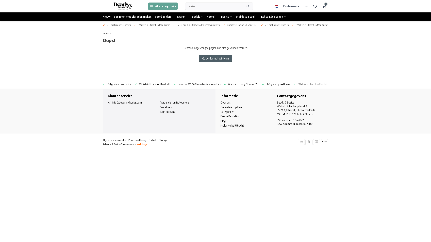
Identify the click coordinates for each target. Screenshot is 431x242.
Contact (152, 140)
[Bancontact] (316, 142)
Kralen (181, 16)
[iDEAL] (308, 142)
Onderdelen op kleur (232, 107)
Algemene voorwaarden (114, 140)
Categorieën (227, 111)
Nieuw (106, 16)
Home (105, 33)
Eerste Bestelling (230, 116)
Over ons (226, 102)
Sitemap (163, 140)
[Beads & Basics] (123, 6)
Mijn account (167, 111)
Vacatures (166, 107)
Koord (210, 16)
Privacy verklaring (137, 140)
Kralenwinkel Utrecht (232, 125)
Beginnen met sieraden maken (133, 16)
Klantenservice (291, 6)
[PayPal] (324, 142)
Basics (225, 16)
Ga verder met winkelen (215, 58)
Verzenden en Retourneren (175, 102)
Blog (223, 121)
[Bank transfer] (301, 142)
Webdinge (142, 144)
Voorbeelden (163, 16)
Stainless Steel (245, 16)
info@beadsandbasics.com (127, 102)
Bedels (196, 16)
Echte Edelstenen (272, 16)
